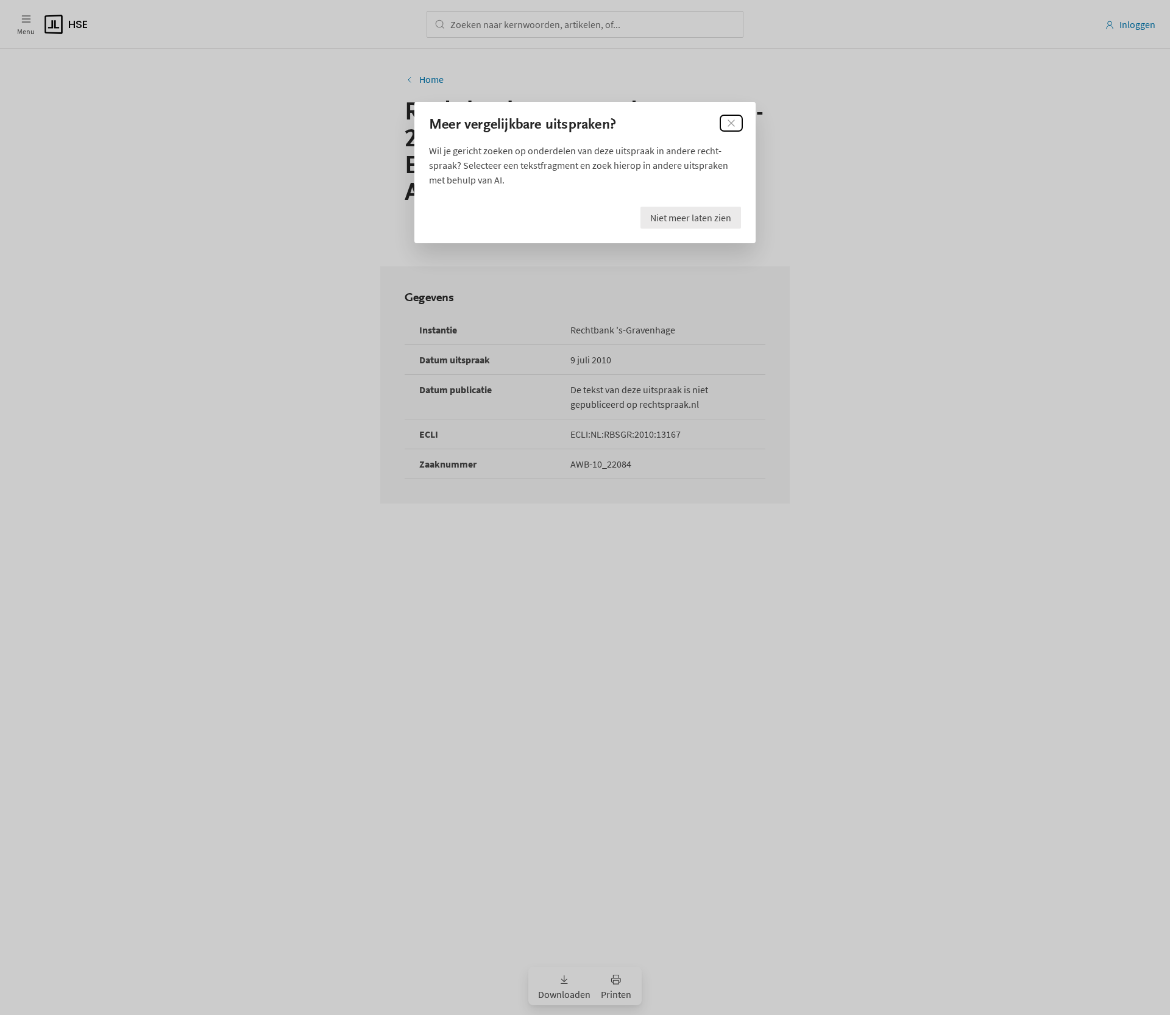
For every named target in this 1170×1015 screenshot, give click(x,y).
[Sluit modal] (731, 123)
